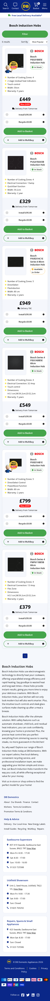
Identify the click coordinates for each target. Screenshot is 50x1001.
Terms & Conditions (22, 807)
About (7, 802)
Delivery (8, 824)
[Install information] (43, 115)
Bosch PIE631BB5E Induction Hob (37, 59)
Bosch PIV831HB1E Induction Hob (37, 462)
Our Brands (16, 802)
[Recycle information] (43, 122)
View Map (31, 848)
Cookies (33, 968)
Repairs (40, 828)
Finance (26, 802)
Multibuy (32, 828)
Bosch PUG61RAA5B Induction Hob (37, 161)
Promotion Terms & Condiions (18, 811)
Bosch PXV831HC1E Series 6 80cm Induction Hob (37, 260)
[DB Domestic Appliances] (25, 6)
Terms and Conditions (14, 968)
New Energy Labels (36, 824)
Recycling (22, 828)
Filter (25, 34)
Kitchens (8, 807)
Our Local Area (20, 824)
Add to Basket (25, 131)
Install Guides (10, 828)
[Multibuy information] (43, 140)
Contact (34, 802)
